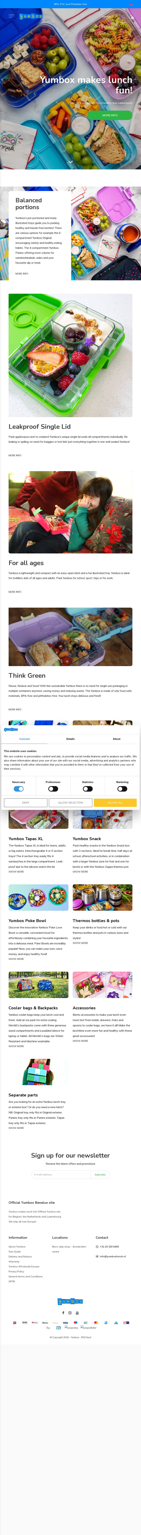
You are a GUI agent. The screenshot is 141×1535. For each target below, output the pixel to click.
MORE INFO (110, 115)
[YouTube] (77, 1312)
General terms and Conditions (26, 1276)
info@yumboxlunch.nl (113, 1256)
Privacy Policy (16, 1271)
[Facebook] (63, 1312)
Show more (16, 871)
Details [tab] (70, 738)
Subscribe (100, 1174)
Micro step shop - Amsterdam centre (69, 1249)
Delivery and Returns (20, 1256)
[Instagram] (70, 1312)
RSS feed (86, 1337)
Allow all (115, 802)
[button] (11, 16)
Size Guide (15, 1251)
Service (106, 16)
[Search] (123, 16)
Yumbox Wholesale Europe (24, 1266)
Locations (60, 1237)
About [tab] (116, 738)
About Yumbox (17, 1246)
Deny (25, 802)
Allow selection (70, 802)
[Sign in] (116, 16)
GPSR (12, 1281)
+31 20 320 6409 (109, 1246)
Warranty (14, 1261)
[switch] (53, 789)
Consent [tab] (24, 738)
